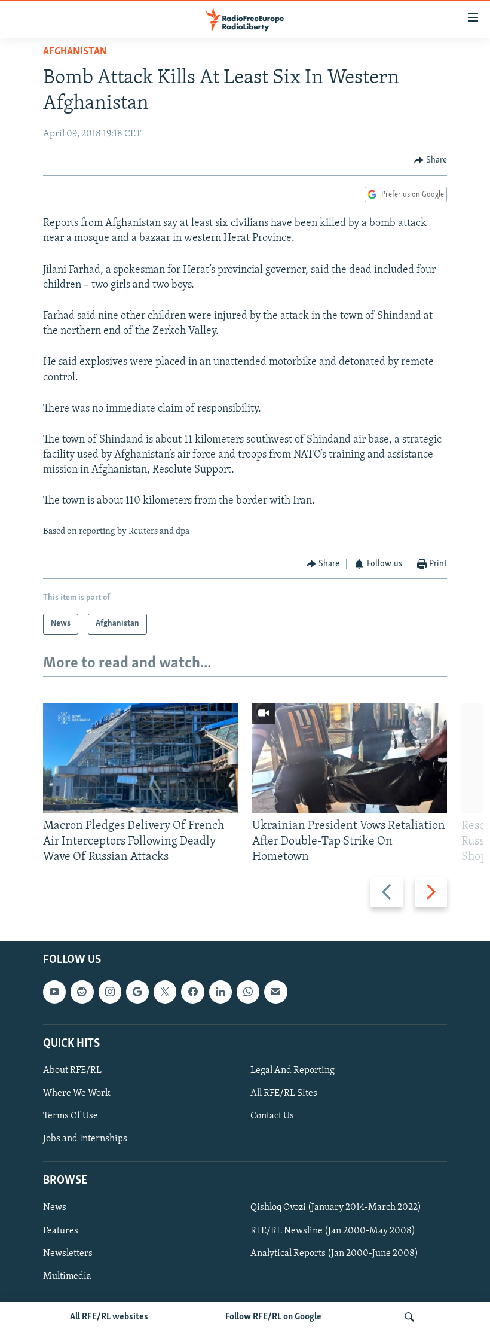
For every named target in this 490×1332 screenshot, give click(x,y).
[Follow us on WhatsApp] (248, 991)
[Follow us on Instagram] (110, 991)
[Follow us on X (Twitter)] (165, 991)
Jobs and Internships (85, 1139)
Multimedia (67, 1276)
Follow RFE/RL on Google (273, 1317)
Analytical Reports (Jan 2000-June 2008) (334, 1253)
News (54, 1207)
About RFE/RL (72, 1070)
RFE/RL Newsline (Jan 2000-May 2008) (332, 1230)
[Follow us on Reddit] (82, 991)
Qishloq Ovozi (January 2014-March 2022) (335, 1207)
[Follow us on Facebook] (192, 991)
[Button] (431, 160)
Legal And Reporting (292, 1070)
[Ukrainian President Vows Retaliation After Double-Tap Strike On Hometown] (349, 758)
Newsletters (68, 1253)
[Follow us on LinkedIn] (220, 991)
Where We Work (77, 1093)
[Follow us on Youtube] (54, 991)
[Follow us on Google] (137, 991)
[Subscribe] (275, 991)
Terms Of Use (70, 1116)
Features (60, 1230)
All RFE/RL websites (109, 1317)
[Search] (409, 1317)
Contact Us (272, 1116)
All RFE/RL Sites (283, 1093)
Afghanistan (75, 52)
